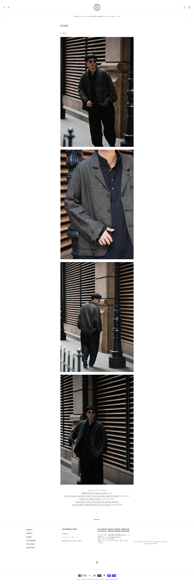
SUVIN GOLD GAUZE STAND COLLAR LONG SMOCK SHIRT (91, 496)
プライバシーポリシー (70, 537)
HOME (29, 530)
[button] (4, 7)
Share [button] (65, 33)
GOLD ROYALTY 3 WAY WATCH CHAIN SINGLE (97, 502)
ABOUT (29, 533)
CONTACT (30, 547)
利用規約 (65, 533)
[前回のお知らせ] (4, 17)
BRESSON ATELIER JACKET (94, 493)
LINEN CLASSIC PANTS (90, 499)
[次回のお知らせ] (190, 17)
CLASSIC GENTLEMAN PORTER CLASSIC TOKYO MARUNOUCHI (99, 579)
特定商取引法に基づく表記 (71, 541)
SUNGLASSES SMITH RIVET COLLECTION (91, 505)
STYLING (30, 544)
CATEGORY (31, 540)
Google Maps (114, 537)
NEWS (29, 537)
